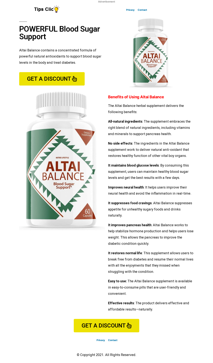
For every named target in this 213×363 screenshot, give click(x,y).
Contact (142, 9)
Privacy (130, 9)
